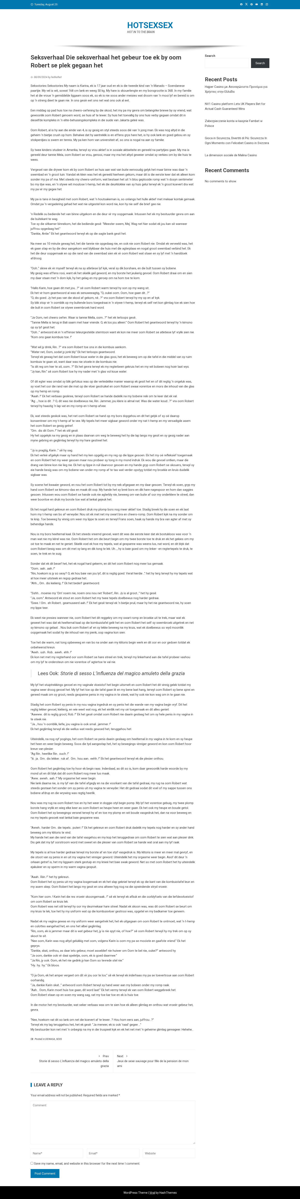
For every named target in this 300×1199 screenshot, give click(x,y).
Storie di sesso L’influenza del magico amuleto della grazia (122, 673)
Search (210, 56)
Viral (152, 1192)
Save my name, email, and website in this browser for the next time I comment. (87, 1163)
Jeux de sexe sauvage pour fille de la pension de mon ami (153, 1061)
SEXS (59, 1039)
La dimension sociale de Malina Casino (231, 155)
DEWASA (50, 1039)
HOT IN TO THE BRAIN (141, 32)
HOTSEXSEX (150, 25)
